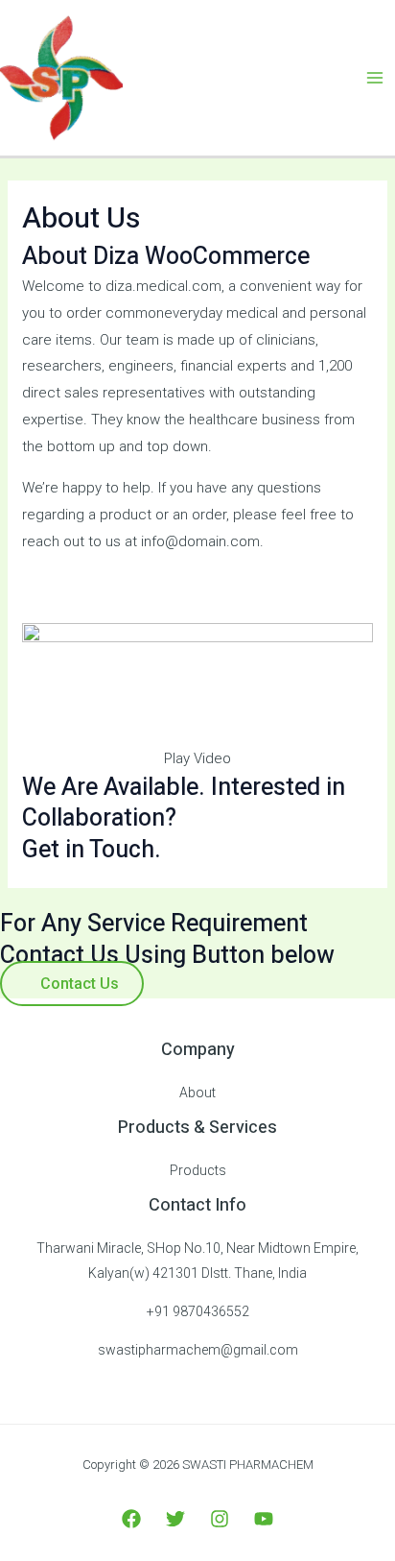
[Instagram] (219, 1518)
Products (198, 1170)
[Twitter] (175, 1518)
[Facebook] (131, 1518)
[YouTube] (263, 1518)
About (197, 1092)
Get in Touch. (91, 850)
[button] (197, 759)
